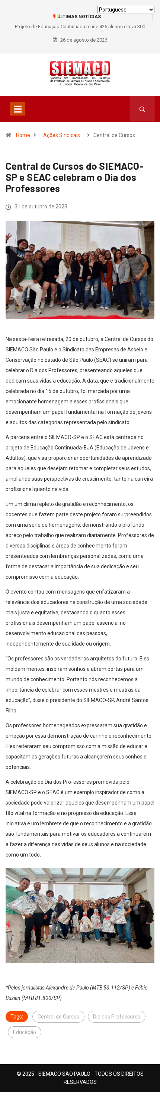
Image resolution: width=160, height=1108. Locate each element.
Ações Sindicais (61, 135)
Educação (24, 1032)
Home (23, 135)
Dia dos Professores (116, 1017)
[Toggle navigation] (17, 109)
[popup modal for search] (142, 109)
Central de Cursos (58, 1017)
